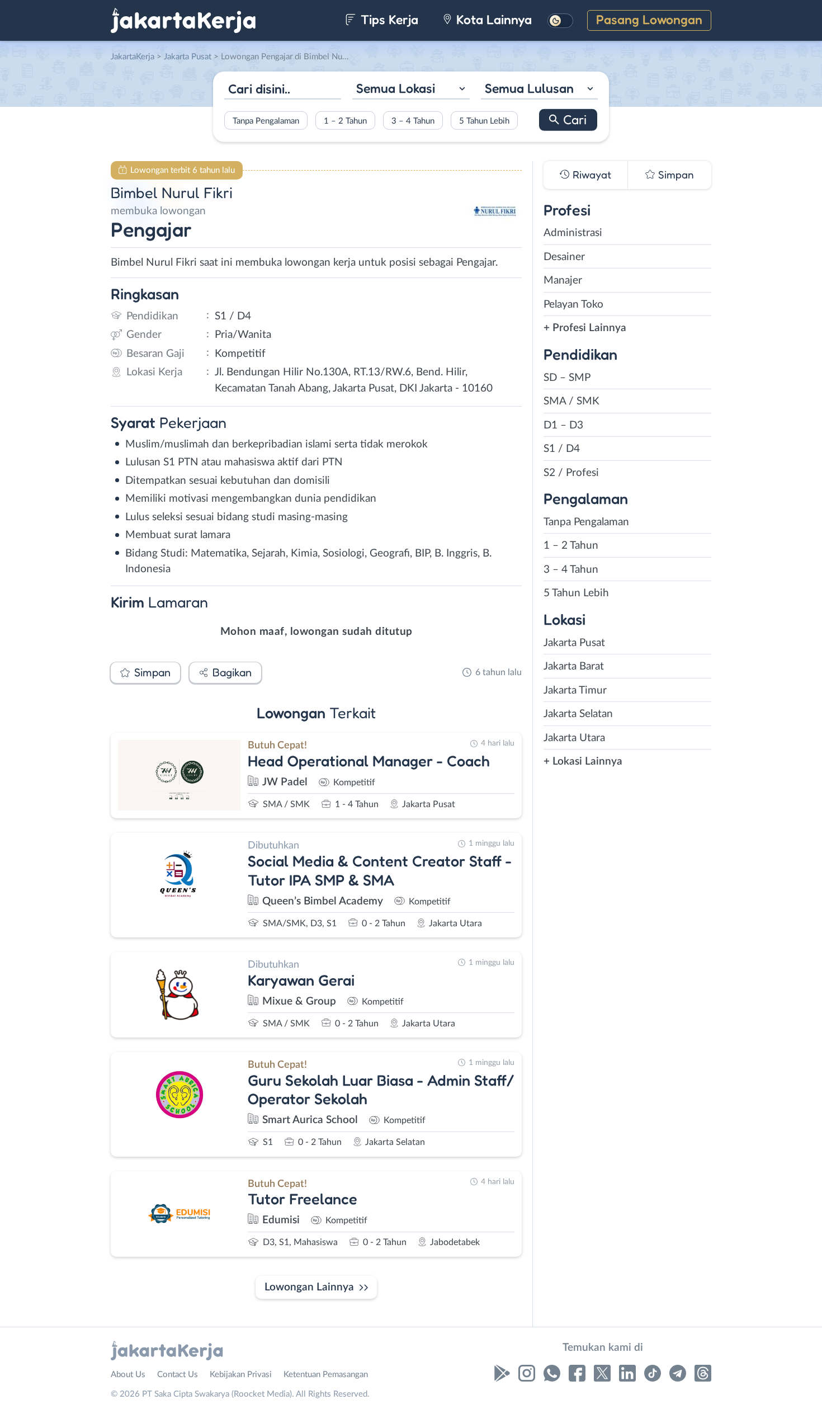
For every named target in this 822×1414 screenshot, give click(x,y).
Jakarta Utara (574, 738)
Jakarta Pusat (574, 643)
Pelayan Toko (573, 304)
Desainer (564, 257)
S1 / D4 (562, 449)
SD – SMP (567, 378)
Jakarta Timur (575, 690)
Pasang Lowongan (649, 19)
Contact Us (177, 1374)
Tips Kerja (387, 19)
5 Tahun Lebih (484, 120)
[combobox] (410, 90)
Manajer (563, 280)
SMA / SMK (571, 401)
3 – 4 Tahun (412, 120)
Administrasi (573, 233)
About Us (128, 1374)
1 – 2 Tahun (345, 120)
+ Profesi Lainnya (585, 328)
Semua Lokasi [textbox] (395, 88)
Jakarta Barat (574, 666)
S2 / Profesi (571, 473)
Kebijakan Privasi (241, 1374)
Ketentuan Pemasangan (326, 1374)
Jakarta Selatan (578, 714)
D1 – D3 (563, 425)
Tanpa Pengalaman (266, 120)
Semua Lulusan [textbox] (529, 88)
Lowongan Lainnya (309, 1287)
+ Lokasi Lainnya (583, 761)
